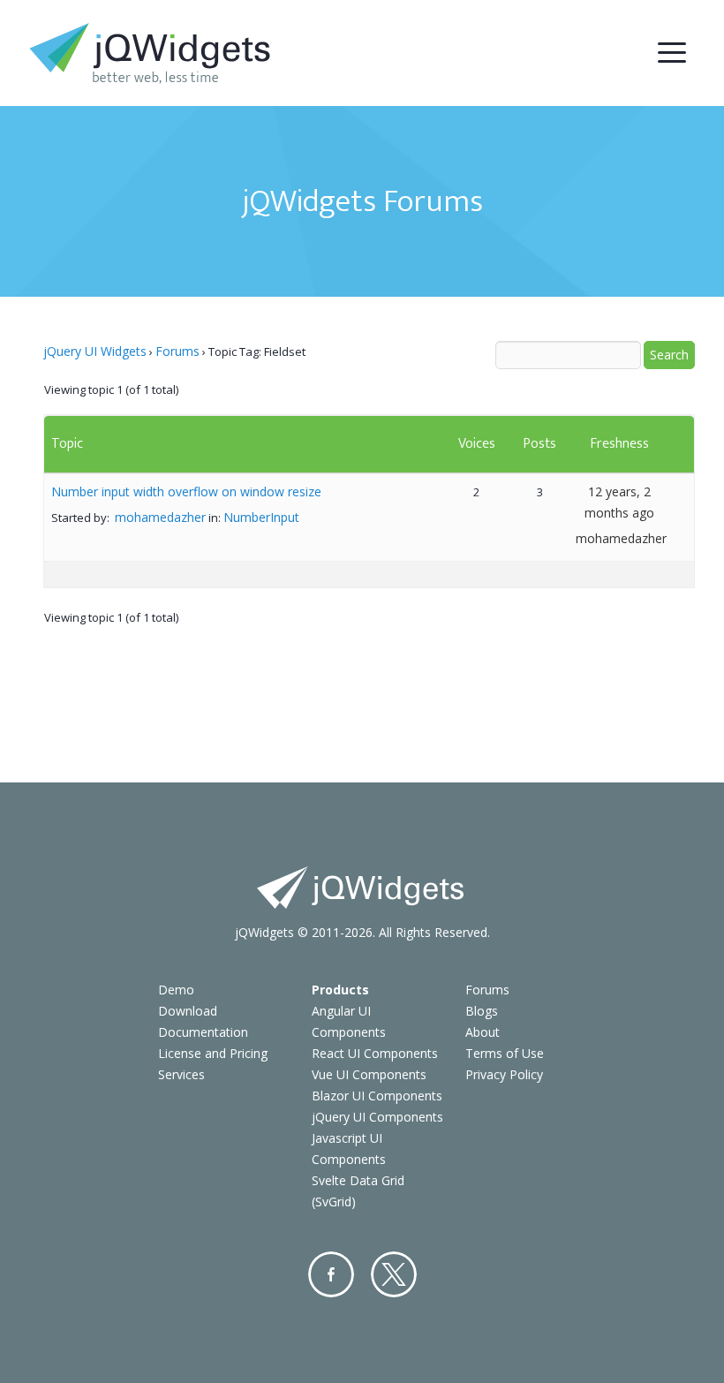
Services (181, 1074)
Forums (177, 351)
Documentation (203, 1032)
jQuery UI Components (377, 1116)
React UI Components (375, 1053)
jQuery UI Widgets (95, 351)
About (482, 1032)
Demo (176, 989)
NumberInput (261, 517)
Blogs (481, 1010)
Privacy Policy (504, 1074)
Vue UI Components (369, 1074)
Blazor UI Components (377, 1095)
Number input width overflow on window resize (186, 491)
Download (187, 1010)
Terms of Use (504, 1053)
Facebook (331, 1274)
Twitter (394, 1274)
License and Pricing (213, 1053)
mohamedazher (160, 517)
